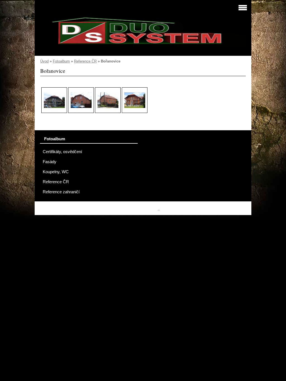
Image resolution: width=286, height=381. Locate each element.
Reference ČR (85, 61)
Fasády (49, 162)
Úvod (44, 61)
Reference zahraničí (61, 192)
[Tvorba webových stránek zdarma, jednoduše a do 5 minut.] (159, 210)
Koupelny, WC (56, 172)
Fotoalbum (61, 61)
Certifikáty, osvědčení (62, 151)
